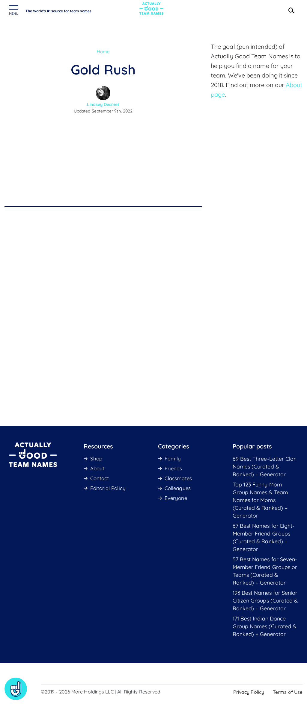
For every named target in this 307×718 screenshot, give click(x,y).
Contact (99, 478)
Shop (96, 458)
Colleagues (178, 488)
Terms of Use (288, 692)
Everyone (176, 498)
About (97, 468)
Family (173, 458)
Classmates (178, 478)
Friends (173, 468)
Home (103, 51)
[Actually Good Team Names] (151, 8)
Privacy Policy (248, 692)
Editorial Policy (108, 488)
